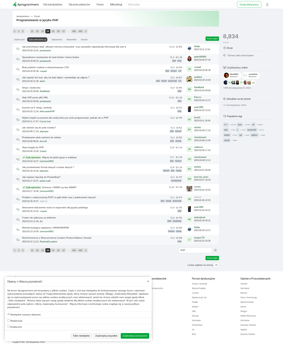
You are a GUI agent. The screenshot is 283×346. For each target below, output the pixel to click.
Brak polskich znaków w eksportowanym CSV (45, 67)
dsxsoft (43, 141)
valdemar (198, 147)
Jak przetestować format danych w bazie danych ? (48, 167)
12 (37, 31)
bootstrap (177, 221)
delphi (227, 135)
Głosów (84, 39)
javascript (172, 81)
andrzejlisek (199, 217)
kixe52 (197, 117)
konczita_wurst (201, 177)
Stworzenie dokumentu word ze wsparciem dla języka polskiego (55, 207)
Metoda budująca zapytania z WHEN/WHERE (45, 227)
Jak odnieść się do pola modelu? (39, 127)
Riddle (197, 46)
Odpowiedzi (57, 39)
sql (240, 135)
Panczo (197, 97)
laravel (174, 71)
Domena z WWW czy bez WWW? (59, 187)
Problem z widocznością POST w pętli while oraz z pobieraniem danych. (59, 197)
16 (58, 31)
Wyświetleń (71, 39)
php (174, 61)
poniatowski (45, 50)
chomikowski (200, 137)
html (169, 221)
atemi (42, 81)
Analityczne (16, 327)
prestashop (176, 180)
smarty (178, 141)
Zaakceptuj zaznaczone (135, 336)
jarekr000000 (200, 57)
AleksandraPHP (47, 111)
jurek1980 (198, 107)
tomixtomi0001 (47, 161)
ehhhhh (197, 127)
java (240, 124)
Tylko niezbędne (81, 336)
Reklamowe (16, 321)
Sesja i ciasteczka (31, 87)
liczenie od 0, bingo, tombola (37, 107)
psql (179, 61)
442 (80, 31)
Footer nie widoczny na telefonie (39, 217)
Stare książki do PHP (33, 147)
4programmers (22, 16)
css (179, 81)
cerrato (197, 187)
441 (74, 31)
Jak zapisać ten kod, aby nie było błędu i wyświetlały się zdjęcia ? (55, 77)
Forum (37, 16)
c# (253, 124)
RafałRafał (45, 91)
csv (179, 71)
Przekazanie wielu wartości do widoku (41, 137)
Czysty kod (45, 121)
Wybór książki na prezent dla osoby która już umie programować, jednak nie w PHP (65, 117)
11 (32, 31)
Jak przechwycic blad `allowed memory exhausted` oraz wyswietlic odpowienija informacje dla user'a (74, 46)
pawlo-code (45, 181)
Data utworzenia (36, 39)
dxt (41, 221)
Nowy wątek (212, 38)
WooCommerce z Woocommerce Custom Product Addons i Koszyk (56, 237)
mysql (164, 81)
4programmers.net (27, 290)
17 (63, 31)
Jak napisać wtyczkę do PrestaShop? (41, 177)
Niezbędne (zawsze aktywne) (25, 314)
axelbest (198, 77)
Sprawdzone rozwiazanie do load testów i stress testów (50, 57)
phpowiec (44, 131)
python (254, 135)
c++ (225, 124)
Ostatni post (19, 39)
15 (53, 31)
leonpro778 (199, 238)
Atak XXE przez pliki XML (35, 97)
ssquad (43, 71)
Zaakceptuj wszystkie (106, 336)
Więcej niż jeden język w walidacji (59, 157)
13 (42, 31)
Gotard (43, 151)
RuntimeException (48, 242)
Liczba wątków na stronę (200, 265)
